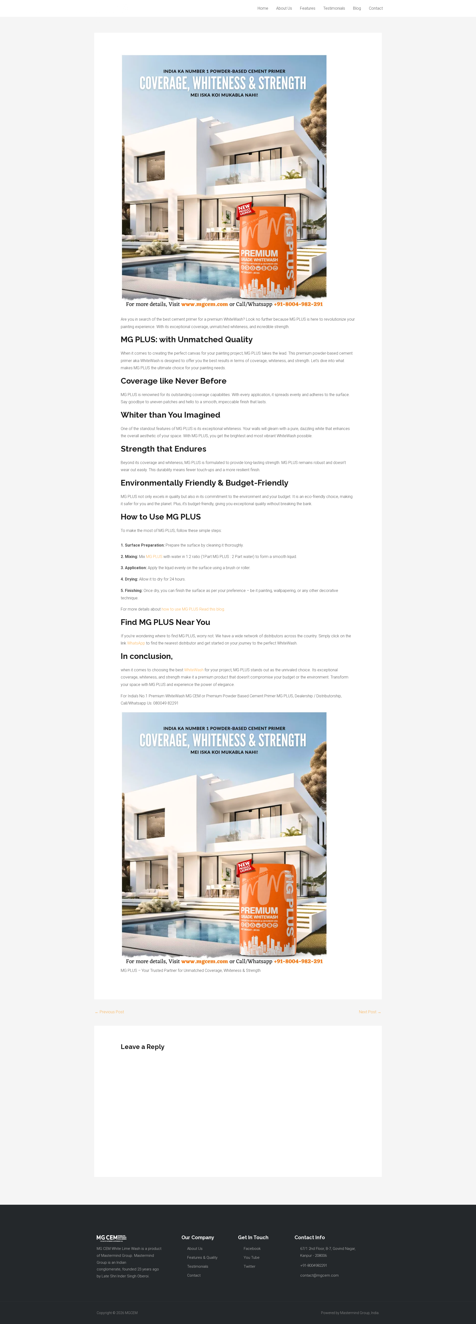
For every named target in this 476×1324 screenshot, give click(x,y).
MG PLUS (154, 556)
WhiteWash (194, 670)
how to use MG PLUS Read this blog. (193, 609)
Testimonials (334, 8)
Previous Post (109, 1012)
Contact (376, 8)
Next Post (370, 1012)
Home (263, 8)
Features (307, 8)
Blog (357, 8)
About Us (284, 8)
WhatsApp (136, 643)
